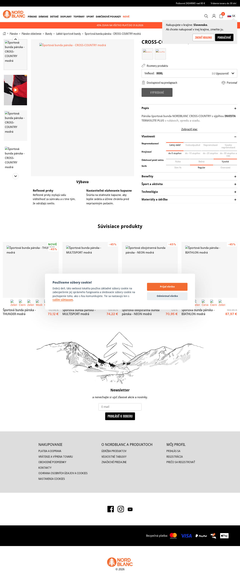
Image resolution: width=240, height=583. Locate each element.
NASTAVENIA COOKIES (51, 479)
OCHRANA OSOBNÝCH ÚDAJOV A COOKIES (63, 473)
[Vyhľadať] (206, 16)
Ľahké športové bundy (68, 33)
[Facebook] (110, 509)
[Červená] (205, 303)
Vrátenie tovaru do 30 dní (223, 3)
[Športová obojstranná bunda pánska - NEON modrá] (150, 270)
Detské (54, 16)
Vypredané (157, 92)
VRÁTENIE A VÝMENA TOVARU (55, 456)
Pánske (32, 16)
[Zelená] (13, 303)
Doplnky (66, 16)
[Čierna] (147, 50)
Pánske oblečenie (31, 33)
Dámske (43, 16)
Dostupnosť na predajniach (161, 82)
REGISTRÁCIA (174, 456)
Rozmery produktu (157, 66)
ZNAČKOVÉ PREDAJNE (114, 462)
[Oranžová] (160, 50)
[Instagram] (121, 509)
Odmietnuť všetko (167, 296)
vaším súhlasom (62, 300)
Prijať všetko (167, 286)
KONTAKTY (44, 467)
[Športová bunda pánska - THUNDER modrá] (31, 270)
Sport (90, 16)
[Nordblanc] (14, 14)
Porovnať (231, 82)
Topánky (79, 16)
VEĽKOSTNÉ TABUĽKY (113, 456)
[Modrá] (39, 303)
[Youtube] (130, 509)
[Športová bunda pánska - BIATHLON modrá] (209, 270)
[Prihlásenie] (214, 16)
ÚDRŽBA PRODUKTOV (113, 451)
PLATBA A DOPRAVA (49, 451)
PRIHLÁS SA (173, 451)
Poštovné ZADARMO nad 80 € (190, 3)
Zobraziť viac (189, 129)
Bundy (48, 33)
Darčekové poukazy (108, 16)
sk (233, 16)
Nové (126, 16)
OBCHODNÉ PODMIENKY (52, 462)
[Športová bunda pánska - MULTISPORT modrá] (90, 270)
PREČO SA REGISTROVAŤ (180, 462)
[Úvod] (4, 33)
